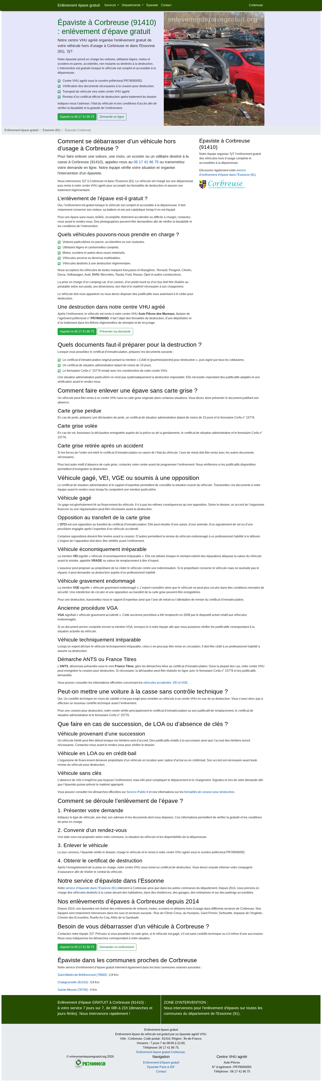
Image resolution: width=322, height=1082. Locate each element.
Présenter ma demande (115, 331)
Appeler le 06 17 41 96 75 (77, 116)
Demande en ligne (112, 116)
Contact (166, 5)
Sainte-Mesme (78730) (73, 989)
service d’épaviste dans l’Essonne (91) (91, 888)
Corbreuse (256, 5)
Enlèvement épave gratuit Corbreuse (160, 1052)
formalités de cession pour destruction (209, 792)
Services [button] (110, 5)
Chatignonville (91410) (73, 982)
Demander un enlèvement (117, 947)
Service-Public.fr (137, 792)
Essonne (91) (51, 130)
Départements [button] (131, 5)
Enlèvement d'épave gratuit (161, 1062)
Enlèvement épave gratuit (79, 5)
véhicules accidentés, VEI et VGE (165, 682)
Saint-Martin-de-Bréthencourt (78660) (82, 974)
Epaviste (152, 5)
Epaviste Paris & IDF (161, 1067)
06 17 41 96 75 (146, 162)
